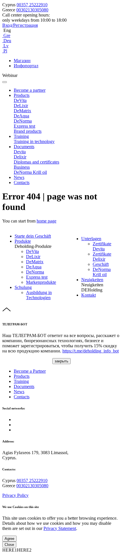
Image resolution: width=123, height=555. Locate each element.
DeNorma (23, 121)
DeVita (20, 100)
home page (46, 221)
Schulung (23, 287)
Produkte (23, 241)
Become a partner (29, 90)
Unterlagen (91, 238)
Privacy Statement (59, 528)
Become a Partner (30, 371)
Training (21, 136)
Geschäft (101, 264)
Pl (4, 50)
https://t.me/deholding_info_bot (90, 350)
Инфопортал (26, 65)
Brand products (27, 131)
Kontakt (88, 295)
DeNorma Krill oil (30, 172)
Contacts (21, 182)
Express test (24, 126)
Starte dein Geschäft (33, 236)
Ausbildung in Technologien (39, 295)
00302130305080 (32, 9)
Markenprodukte (41, 282)
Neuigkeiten (92, 279)
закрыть (61, 361)
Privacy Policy (15, 495)
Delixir (20, 156)
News (19, 177)
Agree (9, 538)
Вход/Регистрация (20, 25)
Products (21, 95)
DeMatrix (22, 110)
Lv (5, 45)
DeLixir (21, 105)
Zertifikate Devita (102, 246)
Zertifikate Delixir (102, 257)
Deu (6, 40)
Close (9, 544)
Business (22, 167)
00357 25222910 (32, 4)
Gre (6, 35)
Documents (24, 146)
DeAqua (21, 115)
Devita (20, 151)
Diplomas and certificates (36, 162)
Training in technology (34, 141)
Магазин (22, 60)
